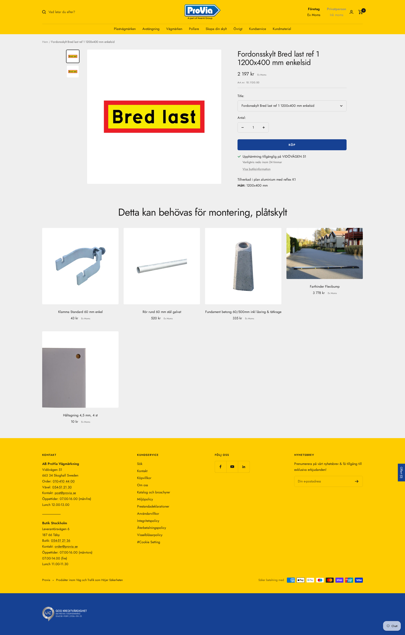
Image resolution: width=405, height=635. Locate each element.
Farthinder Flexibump (325, 286)
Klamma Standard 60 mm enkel (80, 311)
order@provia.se (66, 546)
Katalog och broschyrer (153, 492)
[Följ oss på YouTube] (232, 467)
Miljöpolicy (145, 499)
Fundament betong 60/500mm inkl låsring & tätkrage (243, 311)
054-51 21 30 (62, 487)
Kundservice (257, 28)
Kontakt (142, 470)
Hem (45, 42)
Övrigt (238, 28)
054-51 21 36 (60, 540)
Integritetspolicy (148, 520)
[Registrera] (357, 481)
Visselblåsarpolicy (149, 534)
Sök (139, 463)
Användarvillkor (148, 513)
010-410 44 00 (64, 481)
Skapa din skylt (216, 28)
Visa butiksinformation (256, 169)
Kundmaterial (282, 28)
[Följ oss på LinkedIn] (244, 467)
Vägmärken (174, 28)
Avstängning (150, 28)
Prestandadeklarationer (153, 506)
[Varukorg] (360, 12)
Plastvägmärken (125, 28)
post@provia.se (65, 492)
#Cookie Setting (148, 542)
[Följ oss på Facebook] (220, 467)
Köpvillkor (144, 477)
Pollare (194, 28)
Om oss (142, 485)
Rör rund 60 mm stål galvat (162, 311)
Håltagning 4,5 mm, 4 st (80, 415)
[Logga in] (351, 12)
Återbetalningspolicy (151, 527)
